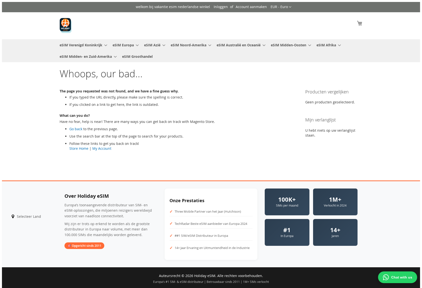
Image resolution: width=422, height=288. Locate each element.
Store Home (78, 148)
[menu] (211, 50)
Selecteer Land (29, 216)
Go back (75, 129)
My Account (101, 148)
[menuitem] (82, 45)
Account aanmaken (251, 6)
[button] (281, 7)
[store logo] (66, 25)
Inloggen (221, 6)
